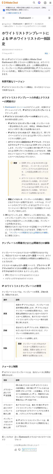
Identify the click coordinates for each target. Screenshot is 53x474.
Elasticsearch (17, 24)
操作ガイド (28, 24)
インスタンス (39, 24)
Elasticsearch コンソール (15, 107)
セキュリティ (8, 26)
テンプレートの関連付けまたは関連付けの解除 (29, 232)
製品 (46, 53)
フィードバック (30, 450)
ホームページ (6, 24)
